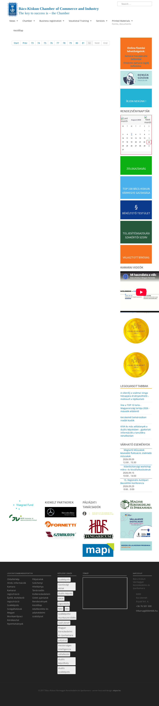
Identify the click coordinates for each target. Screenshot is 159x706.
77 (58, 42)
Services (100, 20)
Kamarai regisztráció (13, 592)
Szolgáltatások (14, 608)
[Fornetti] (60, 525)
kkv (67, 608)
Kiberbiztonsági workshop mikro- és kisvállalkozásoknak (135, 468)
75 (45, 42)
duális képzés (65, 593)
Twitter (137, 10)
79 (70, 42)
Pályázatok (37, 579)
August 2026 (136, 120)
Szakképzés (13, 605)
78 (64, 42)
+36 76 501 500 (144, 606)
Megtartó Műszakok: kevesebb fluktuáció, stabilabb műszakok (136, 453)
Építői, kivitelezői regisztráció (15, 599)
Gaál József (64, 622)
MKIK (61, 598)
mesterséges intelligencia (64, 647)
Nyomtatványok (15, 623)
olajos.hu (116, 690)
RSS (148, 10)
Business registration (50, 20)
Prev (25, 42)
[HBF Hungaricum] (98, 530)
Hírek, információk (16, 582)
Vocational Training (79, 20)
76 (51, 42)
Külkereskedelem (41, 594)
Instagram (142, 10)
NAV (60, 608)
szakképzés (64, 579)
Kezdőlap (37, 605)
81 (83, 42)
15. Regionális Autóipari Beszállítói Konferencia (134, 482)
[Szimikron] (60, 536)
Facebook (131, 10)
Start (16, 42)
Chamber (28, 20)
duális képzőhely (63, 661)
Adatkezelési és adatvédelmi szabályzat (40, 612)
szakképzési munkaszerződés (67, 615)
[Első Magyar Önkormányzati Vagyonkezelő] (98, 514)
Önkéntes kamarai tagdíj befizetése (136, 64)
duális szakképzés (64, 670)
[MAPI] (98, 550)
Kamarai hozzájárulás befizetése (136, 57)
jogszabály (63, 603)
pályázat (62, 640)
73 (32, 42)
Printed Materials (121, 22)
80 (77, 42)
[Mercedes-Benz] (60, 513)
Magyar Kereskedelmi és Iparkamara (65, 631)
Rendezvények (39, 601)
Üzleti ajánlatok (40, 597)
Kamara (11, 586)
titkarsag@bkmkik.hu (147, 610)
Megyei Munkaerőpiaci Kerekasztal (15, 616)
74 (38, 42)
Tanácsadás (38, 590)
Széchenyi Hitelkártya (37, 584)
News (12, 20)
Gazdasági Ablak (63, 586)
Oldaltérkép (13, 579)
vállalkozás (63, 654)
